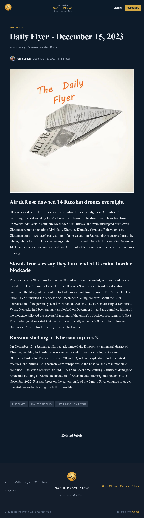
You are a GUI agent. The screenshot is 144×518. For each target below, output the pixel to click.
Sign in (118, 8)
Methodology (22, 482)
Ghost (135, 511)
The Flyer (17, 27)
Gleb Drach (24, 58)
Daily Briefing (41, 404)
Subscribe (133, 8)
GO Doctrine (40, 482)
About (7, 482)
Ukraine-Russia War (71, 404)
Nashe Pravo (62, 8)
